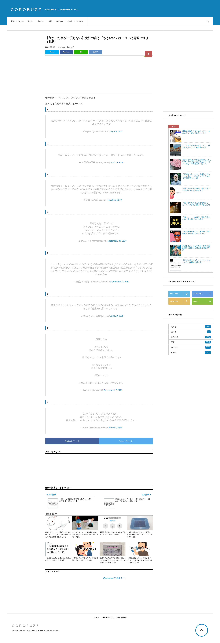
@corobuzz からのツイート (114, 578)
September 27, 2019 (119, 281)
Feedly (196, 301)
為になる (59, 21)
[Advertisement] (99, 76)
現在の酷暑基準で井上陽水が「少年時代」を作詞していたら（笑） (196, 232)
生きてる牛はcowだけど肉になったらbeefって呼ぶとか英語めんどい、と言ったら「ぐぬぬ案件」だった (196, 162)
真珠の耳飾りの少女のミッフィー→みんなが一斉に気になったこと (196, 132)
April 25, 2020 (117, 162)
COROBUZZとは (107, 617)
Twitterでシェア (126, 441)
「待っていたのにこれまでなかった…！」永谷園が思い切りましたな (196, 204)
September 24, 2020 (117, 240)
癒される (41, 21)
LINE (81, 52)
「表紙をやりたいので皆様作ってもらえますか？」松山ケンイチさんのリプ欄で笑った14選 (196, 176)
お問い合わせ (121, 617)
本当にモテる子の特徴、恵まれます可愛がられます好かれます (196, 189)
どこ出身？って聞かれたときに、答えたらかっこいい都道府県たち (196, 146)
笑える (21, 21)
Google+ (174, 301)
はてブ (95, 52)
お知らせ (80, 21)
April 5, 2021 (117, 131)
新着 (12, 21)
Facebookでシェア (72, 441)
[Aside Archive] (148, 54)
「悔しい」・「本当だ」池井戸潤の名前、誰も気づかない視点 (196, 218)
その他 (69, 21)
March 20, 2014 (114, 199)
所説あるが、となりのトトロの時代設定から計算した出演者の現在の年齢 (196, 248)
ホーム (96, 617)
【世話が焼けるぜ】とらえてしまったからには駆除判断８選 (196, 261)
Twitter (52, 52)
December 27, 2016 (113, 390)
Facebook (66, 52)
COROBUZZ (26, 9)
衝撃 (50, 21)
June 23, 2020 (116, 315)
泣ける (30, 21)
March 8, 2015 (115, 427)
